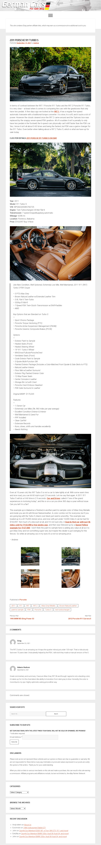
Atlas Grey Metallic (48, 606)
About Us (27, 825)
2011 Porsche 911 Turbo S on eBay (41, 138)
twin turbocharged (62, 610)
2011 (13, 606)
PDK (29, 610)
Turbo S (48, 610)
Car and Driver (53, 498)
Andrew (36, 43)
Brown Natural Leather (68, 606)
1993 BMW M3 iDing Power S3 (22, 619)
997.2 (35, 606)
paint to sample (17, 610)
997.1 (56, 111)
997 (27, 606)
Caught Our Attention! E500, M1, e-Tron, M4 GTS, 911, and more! (43, 831)
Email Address (16, 737)
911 (20, 606)
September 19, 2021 (24, 43)
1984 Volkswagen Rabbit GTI (34, 828)
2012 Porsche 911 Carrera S (79, 619)
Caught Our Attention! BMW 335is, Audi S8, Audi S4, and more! (45, 834)
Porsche (23, 600)
